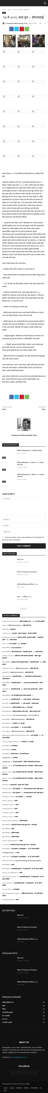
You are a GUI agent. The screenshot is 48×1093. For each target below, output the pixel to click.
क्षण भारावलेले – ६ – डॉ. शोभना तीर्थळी (21, 727)
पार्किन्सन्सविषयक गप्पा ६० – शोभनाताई (22, 707)
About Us (20, 559)
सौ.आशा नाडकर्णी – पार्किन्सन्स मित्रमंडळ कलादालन (26, 762)
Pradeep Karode (7, 853)
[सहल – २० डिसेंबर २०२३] (8, 600)
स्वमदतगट (12, 629)
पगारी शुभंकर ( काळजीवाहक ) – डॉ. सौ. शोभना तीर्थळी (25, 849)
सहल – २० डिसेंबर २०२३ (24, 597)
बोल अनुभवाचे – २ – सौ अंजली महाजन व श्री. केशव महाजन (28, 789)
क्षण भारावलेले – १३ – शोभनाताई (17, 644)
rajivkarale (6, 758)
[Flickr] (24, 1073)
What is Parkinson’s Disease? (27, 572)
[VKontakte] (35, 1073)
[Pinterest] (22, 29)
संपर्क (16, 801)
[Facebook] (11, 29)
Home (4, 10)
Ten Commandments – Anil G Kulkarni (26, 715)
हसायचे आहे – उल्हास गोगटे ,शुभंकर (19, 785)
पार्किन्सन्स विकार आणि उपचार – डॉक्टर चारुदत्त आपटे (26, 711)
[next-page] (7, 486)
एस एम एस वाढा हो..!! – (17, 648)
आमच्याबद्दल (14, 746)
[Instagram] (29, 1073)
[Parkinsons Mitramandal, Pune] (3, 23)
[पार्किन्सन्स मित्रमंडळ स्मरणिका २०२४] (8, 587)
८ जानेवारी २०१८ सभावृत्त (18, 723)
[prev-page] (3, 486)
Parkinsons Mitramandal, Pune (17, 23)
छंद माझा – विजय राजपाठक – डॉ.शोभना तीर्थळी (24, 633)
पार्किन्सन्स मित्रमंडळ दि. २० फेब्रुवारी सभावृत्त (29, 450)
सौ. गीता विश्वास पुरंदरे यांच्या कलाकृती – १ (22, 695)
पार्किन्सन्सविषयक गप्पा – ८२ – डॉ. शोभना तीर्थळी (31, 621)
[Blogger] (13, 1073)
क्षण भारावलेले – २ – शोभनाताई (23, 797)
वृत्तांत (9, 10)
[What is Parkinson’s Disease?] (8, 575)
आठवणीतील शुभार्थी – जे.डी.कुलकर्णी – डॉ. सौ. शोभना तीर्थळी (27, 869)
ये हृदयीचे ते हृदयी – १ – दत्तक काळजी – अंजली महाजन (25, 699)
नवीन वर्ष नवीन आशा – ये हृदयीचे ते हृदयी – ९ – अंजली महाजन (27, 652)
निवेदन (4, 410)
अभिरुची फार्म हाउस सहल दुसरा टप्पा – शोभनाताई (24, 825)
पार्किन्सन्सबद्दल (23, 821)
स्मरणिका (13, 750)
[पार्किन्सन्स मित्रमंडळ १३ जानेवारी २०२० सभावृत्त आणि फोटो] (8, 466)
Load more (23, 609)
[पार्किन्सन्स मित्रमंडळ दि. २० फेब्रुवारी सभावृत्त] (8, 454)
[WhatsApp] (27, 29)
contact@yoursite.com (19, 1057)
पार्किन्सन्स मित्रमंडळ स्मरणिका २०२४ (27, 584)
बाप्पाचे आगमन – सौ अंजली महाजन (20, 754)
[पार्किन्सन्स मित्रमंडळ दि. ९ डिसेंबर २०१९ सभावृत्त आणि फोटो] (8, 478)
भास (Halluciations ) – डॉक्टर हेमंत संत (19, 625)
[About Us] (8, 562)
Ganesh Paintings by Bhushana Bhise (28, 861)
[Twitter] (16, 29)
